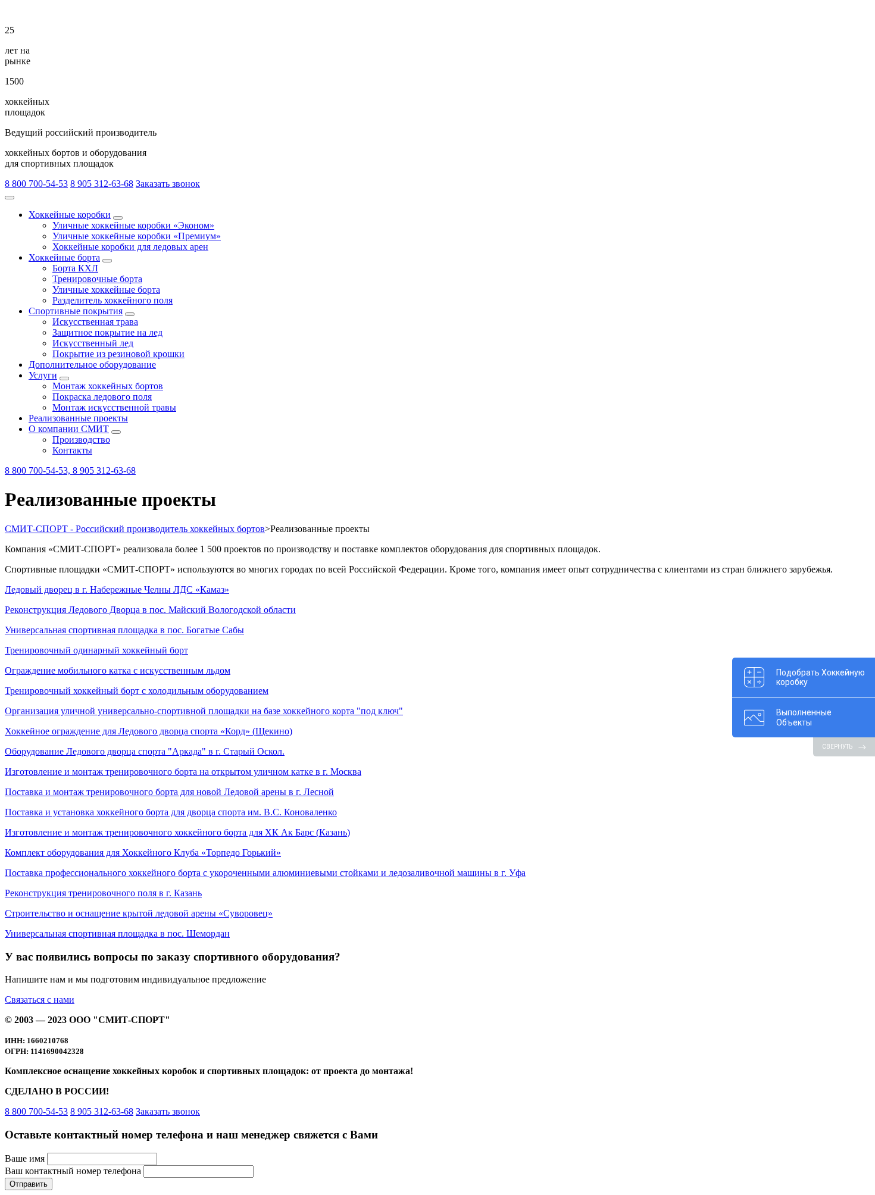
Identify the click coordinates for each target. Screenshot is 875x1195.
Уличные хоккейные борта (106, 289)
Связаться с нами (39, 999)
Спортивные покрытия (76, 311)
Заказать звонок (168, 184)
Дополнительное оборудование (92, 364)
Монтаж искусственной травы (114, 407)
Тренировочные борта (97, 279)
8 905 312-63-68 (101, 184)
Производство (81, 439)
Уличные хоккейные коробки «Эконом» (133, 225)
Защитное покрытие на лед (107, 332)
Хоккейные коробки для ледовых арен (130, 247)
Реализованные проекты (78, 418)
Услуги (43, 375)
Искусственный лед (92, 343)
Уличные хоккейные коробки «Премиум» (136, 236)
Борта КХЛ (75, 268)
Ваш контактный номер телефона (73, 1171)
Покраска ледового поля (102, 397)
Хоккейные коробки (70, 214)
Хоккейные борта (64, 257)
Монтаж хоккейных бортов (107, 386)
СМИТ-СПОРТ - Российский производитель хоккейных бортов (135, 529)
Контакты (72, 450)
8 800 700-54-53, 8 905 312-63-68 (70, 470)
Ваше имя (25, 1158)
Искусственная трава (95, 322)
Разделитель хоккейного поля (112, 300)
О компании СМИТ (69, 429)
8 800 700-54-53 (36, 184)
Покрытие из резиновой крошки (118, 354)
